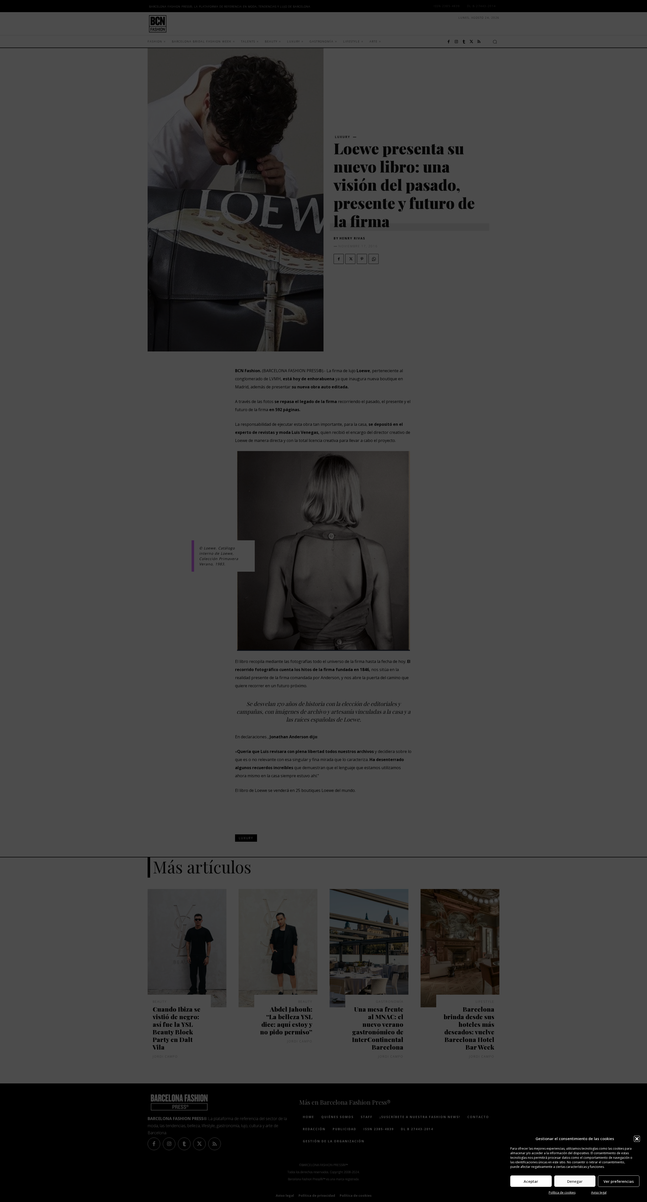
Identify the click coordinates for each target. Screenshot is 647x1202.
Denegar (575, 1181)
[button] (636, 1138)
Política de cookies (562, 1192)
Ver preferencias (619, 1181)
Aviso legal (599, 1192)
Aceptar (531, 1181)
